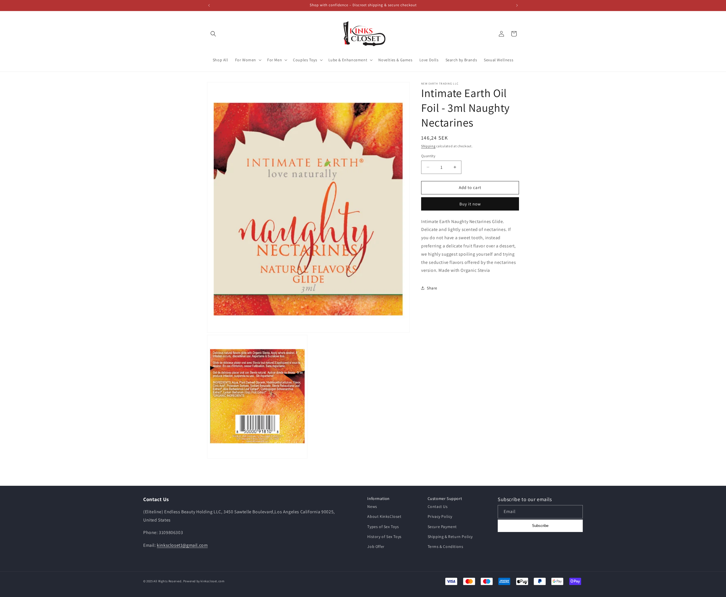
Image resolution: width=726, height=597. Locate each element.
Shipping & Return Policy (450, 536)
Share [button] (432, 288)
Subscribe (540, 526)
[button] (213, 34)
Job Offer (375, 546)
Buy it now (470, 204)
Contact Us (438, 506)
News (372, 506)
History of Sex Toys (384, 536)
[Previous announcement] (209, 5)
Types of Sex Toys (383, 526)
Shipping (428, 146)
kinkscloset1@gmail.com (182, 545)
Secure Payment (442, 526)
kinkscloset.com (212, 581)
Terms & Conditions (445, 546)
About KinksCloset (384, 516)
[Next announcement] (517, 5)
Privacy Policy (440, 516)
